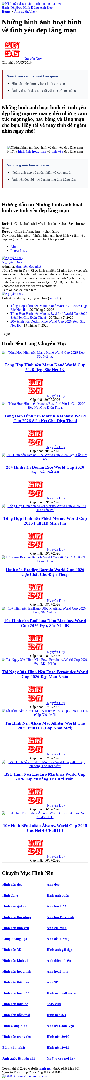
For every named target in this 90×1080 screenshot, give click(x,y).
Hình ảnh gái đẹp (59, 950)
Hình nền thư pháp (16, 917)
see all (54, 298)
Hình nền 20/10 (58, 1036)
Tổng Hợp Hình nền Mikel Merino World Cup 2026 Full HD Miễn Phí (45, 520)
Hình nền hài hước (16, 993)
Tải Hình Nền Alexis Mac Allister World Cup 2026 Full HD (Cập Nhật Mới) (45, 725)
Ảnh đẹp (53, 884)
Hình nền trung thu (16, 1036)
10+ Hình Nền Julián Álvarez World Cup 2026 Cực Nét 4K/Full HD (45, 828)
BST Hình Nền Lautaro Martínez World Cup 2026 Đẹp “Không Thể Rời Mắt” (45, 776)
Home (6, 11)
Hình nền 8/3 (56, 1015)
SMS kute (54, 1004)
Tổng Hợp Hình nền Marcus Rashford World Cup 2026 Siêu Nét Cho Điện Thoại (45, 418)
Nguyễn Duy (33, 58)
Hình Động (31, 7)
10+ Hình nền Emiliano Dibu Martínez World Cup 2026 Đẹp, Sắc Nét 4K (45, 623)
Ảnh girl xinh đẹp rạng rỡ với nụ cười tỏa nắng (44, 90)
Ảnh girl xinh (57, 928)
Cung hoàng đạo (14, 939)
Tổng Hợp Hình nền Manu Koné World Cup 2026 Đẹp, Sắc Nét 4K (45, 367)
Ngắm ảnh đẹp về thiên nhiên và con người (41, 172)
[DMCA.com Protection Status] (24, 1076)
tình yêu (57, 151)
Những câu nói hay (61, 1058)
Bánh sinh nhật (13, 1047)
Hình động (10, 895)
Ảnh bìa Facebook (60, 917)
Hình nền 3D (11, 950)
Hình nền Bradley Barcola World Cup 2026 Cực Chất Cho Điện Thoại (45, 572)
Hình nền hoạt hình (16, 971)
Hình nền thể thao (15, 982)
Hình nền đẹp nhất (28, 266)
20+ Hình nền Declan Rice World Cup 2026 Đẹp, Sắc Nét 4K (45, 469)
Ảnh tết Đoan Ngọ (60, 1026)
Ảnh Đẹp (46, 7)
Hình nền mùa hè (15, 1004)
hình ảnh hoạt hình (32, 151)
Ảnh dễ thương (24, 11)
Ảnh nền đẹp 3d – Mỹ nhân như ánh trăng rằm (44, 179)
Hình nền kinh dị (15, 960)
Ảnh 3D (53, 982)
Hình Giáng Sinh (14, 1026)
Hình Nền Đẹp (12, 7)
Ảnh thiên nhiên (59, 960)
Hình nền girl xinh (15, 906)
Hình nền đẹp (12, 884)
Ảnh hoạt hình (57, 971)
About (14, 246)
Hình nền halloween (61, 993)
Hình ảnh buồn (58, 895)
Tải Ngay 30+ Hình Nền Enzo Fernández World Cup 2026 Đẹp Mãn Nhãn (45, 674)
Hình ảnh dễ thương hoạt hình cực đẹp (38, 83)
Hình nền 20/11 (58, 1047)
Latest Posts (18, 250)
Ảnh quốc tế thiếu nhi (18, 1058)
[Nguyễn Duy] (12, 258)
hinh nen (45, 1068)
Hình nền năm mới (16, 1015)
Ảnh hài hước (57, 906)
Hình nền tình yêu (15, 928)
